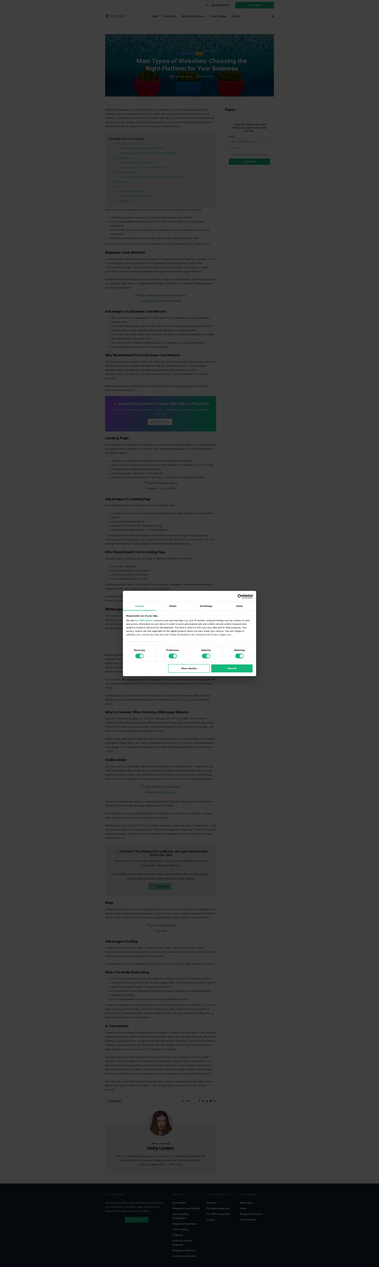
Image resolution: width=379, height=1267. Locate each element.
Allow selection (189, 668)
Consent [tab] (139, 606)
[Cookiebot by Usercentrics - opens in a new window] (240, 596)
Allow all (231, 668)
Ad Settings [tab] (206, 606)
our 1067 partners (144, 620)
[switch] (173, 656)
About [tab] (239, 606)
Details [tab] (172, 606)
